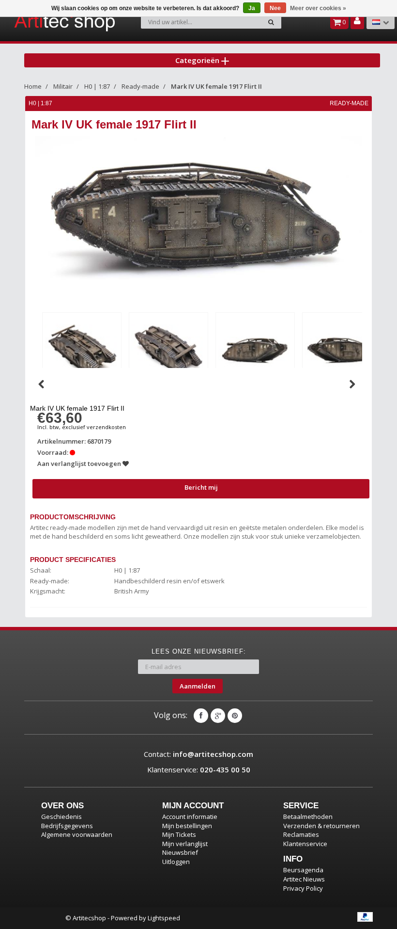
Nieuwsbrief (180, 852)
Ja (251, 8)
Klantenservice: (198, 769)
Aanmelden (197, 686)
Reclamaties (301, 834)
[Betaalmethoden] (365, 917)
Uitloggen (176, 861)
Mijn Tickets (179, 834)
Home (33, 86)
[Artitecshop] (42, 21)
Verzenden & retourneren (321, 825)
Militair (63, 86)
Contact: (198, 754)
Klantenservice (305, 843)
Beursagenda (303, 869)
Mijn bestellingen (187, 825)
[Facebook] (201, 715)
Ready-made (140, 86)
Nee (275, 8)
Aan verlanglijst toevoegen (79, 463)
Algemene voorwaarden (76, 834)
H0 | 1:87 (97, 86)
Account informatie (189, 816)
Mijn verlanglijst (185, 843)
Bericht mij (201, 487)
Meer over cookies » (318, 8)
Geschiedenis (61, 816)
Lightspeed (164, 917)
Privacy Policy (303, 888)
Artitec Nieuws (304, 879)
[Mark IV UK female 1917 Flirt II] (82, 350)
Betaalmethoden (308, 816)
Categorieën (198, 60)
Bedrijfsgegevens (67, 825)
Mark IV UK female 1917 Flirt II (216, 86)
